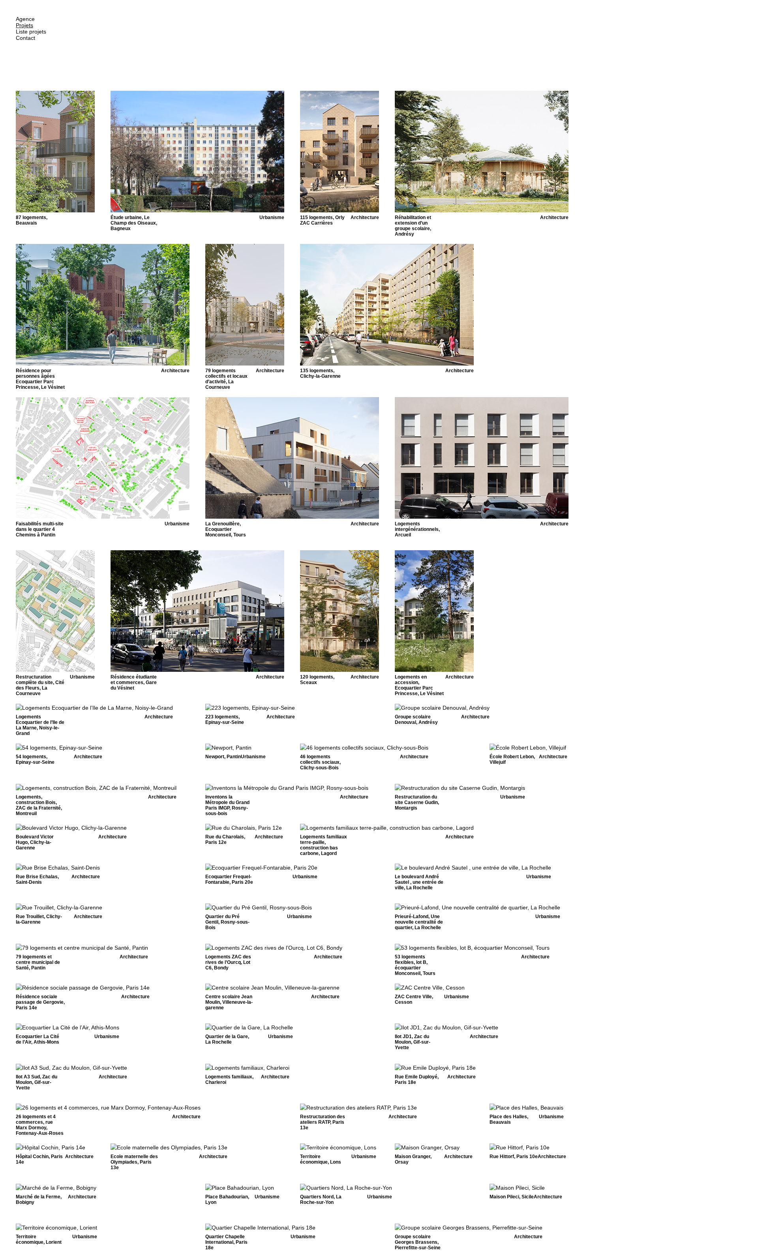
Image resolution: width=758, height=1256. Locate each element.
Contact (25, 38)
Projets (24, 25)
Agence (25, 19)
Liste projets (31, 31)
